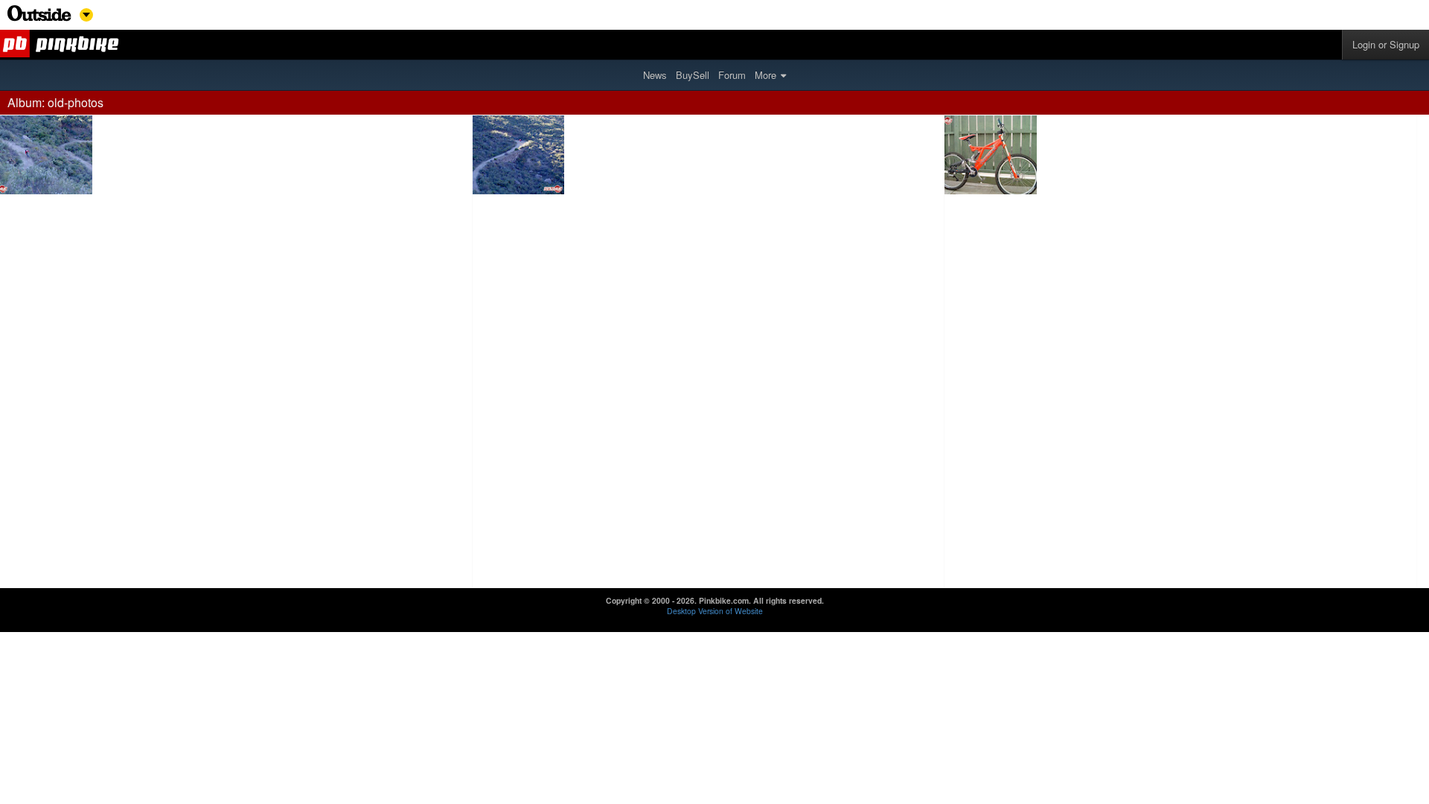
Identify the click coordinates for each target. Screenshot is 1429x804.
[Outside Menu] (39, 17)
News (655, 75)
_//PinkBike (62, 45)
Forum (732, 75)
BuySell (692, 75)
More (765, 75)
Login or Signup (1385, 44)
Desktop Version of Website (715, 610)
